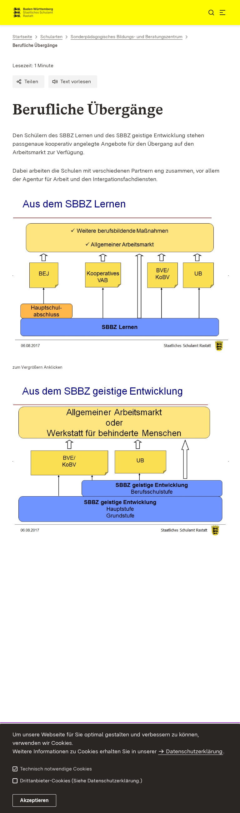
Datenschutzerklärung (194, 751)
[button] (28, 81)
